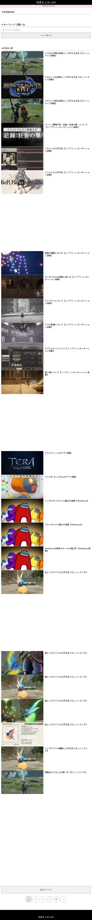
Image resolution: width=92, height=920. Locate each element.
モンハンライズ (50, 6)
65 (56, 899)
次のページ (46, 889)
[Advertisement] (46, 222)
